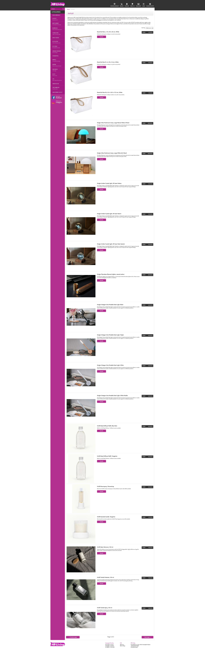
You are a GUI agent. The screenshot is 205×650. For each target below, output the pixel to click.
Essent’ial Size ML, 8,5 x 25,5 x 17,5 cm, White (109, 92)
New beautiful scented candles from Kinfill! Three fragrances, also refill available (113, 519)
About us (122, 644)
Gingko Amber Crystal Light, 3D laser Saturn (109, 213)
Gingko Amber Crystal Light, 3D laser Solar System (111, 244)
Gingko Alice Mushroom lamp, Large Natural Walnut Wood (113, 122)
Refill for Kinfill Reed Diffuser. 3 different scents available (109, 428)
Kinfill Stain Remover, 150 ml (105, 547)
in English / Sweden (109, 645)
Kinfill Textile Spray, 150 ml (104, 607)
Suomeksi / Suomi (109, 644)
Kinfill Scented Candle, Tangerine (106, 517)
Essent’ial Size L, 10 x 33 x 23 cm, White (108, 32)
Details (101, 36)
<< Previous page (73, 637)
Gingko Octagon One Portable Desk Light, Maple (110, 335)
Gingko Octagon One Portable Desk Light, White (110, 365)
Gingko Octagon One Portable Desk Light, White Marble (112, 395)
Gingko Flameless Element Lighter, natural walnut (110, 274)
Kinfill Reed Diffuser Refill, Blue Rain (107, 426)
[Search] (63, 9)
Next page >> (147, 637)
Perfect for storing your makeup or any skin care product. (108, 34)
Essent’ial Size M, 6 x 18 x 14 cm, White (108, 62)
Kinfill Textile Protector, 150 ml (105, 577)
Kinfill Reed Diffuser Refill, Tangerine (107, 456)
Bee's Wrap (122, 645)
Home (68, 9)
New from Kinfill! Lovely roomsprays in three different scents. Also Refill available (114, 488)
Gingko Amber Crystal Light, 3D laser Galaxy (109, 183)
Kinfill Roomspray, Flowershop (105, 486)
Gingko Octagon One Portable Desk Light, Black (110, 304)
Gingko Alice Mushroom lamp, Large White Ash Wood (112, 153)
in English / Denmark (109, 647)
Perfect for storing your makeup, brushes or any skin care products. (110, 94)
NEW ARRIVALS (56, 15)
